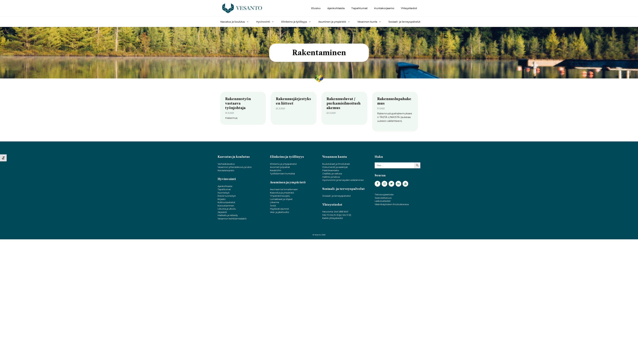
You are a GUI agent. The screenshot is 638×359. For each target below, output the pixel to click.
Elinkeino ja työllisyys (294, 21)
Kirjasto (222, 199)
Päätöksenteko (330, 170)
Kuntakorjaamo (384, 8)
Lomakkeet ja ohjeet (281, 199)
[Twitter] (391, 184)
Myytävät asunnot (279, 208)
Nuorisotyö (223, 192)
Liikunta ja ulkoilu (227, 208)
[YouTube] (405, 184)
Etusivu (316, 8)
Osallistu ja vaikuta (332, 173)
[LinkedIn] (398, 184)
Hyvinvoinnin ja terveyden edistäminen (343, 180)
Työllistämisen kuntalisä (282, 173)
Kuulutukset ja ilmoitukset (336, 164)
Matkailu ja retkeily (228, 215)
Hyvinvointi (263, 21)
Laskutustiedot (383, 201)
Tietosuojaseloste (384, 194)
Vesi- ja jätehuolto (279, 212)
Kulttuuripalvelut (226, 202)
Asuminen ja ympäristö (332, 21)
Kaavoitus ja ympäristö (282, 192)
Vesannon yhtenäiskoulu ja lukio (235, 167)
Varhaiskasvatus (226, 164)
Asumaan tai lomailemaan (284, 189)
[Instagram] (384, 184)
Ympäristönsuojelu (280, 195)
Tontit (273, 205)
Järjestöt (222, 212)
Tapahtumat (359, 8)
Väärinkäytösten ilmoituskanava (392, 204)
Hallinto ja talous (331, 177)
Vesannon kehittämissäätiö (232, 218)
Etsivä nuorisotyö (227, 195)
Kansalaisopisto (226, 170)
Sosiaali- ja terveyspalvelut (404, 21)
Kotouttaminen (226, 205)
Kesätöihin (275, 170)
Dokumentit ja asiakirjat (335, 167)
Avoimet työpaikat (280, 167)
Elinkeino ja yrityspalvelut (283, 164)
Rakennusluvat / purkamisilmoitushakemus (343, 103)
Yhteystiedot (409, 8)
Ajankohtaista (336, 8)
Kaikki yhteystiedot (332, 218)
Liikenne (274, 202)
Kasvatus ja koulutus (232, 21)
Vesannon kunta (367, 21)
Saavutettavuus (383, 197)
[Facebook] (377, 184)
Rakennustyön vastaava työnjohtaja (238, 103)
